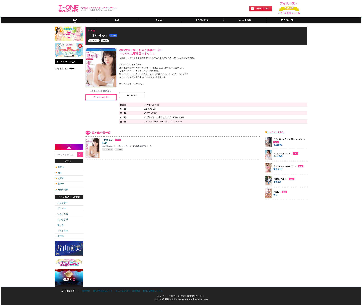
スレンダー (62, 202)
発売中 (60, 167)
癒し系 (60, 225)
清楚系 (60, 236)
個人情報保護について (103, 290)
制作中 (60, 183)
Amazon (132, 95)
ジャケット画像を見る (102, 91)
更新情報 (86, 290)
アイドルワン (68, 8)
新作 (59, 172)
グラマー (61, 208)
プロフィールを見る (101, 97)
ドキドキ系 (62, 230)
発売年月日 (62, 189)
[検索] (80, 154)
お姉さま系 (62, 219)
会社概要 (136, 290)
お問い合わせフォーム (153, 290)
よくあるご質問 (122, 290)
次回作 (60, 178)
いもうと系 (62, 213)
